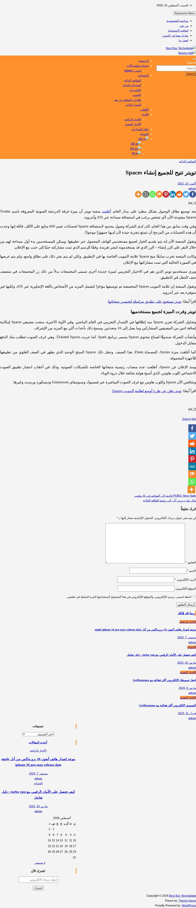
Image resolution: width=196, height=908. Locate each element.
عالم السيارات (140, 129)
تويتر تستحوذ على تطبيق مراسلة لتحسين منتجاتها (144, 301)
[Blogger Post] (145, 194)
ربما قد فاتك (186, 613)
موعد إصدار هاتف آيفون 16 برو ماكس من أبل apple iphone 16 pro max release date (145, 629)
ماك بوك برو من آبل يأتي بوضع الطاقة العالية (169, 500)
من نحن (183, 25)
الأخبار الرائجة (133, 119)
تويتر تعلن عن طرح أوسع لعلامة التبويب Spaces (146, 391)
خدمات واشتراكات (138, 65)
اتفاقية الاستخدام (178, 30)
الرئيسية (144, 60)
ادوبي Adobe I (132, 70)
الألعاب (144, 109)
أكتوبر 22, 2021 (187, 183)
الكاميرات (135, 90)
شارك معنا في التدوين (175, 35)
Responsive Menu (184, 13)
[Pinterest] (166, 194)
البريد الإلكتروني (185, 579)
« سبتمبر (39, 862)
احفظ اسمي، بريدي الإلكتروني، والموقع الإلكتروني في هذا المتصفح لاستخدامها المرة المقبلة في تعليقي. (128, 596)
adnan (192, 188)
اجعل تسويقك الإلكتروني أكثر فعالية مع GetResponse (164, 680)
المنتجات (143, 75)
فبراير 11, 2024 (187, 713)
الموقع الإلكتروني (185, 588)
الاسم (191, 570)
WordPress (189, 905)
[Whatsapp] (152, 194)
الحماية (144, 134)
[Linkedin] (172, 194)
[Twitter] (186, 194)
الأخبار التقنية (133, 124)
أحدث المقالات (38, 742)
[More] (138, 194)
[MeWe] (192, 466)
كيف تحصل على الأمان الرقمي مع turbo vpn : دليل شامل (161, 654)
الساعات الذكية (132, 85)
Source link (189, 418)
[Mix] (159, 194)
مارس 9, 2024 (187, 688)
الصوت (137, 95)
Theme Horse (187, 900)
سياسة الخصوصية (177, 20)
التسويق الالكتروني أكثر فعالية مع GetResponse (167, 705)
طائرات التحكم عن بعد (127, 99)
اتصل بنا (183, 40)
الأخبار (145, 114)
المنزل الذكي (133, 104)
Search (191, 62)
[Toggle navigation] (194, 59)
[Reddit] (179, 194)
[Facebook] (192, 194)
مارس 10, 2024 (186, 662)
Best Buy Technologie (182, 895)
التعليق (191, 562)
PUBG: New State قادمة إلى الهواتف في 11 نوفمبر (165, 495)
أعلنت (106, 211)
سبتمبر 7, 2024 (186, 637)
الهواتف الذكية (132, 80)
